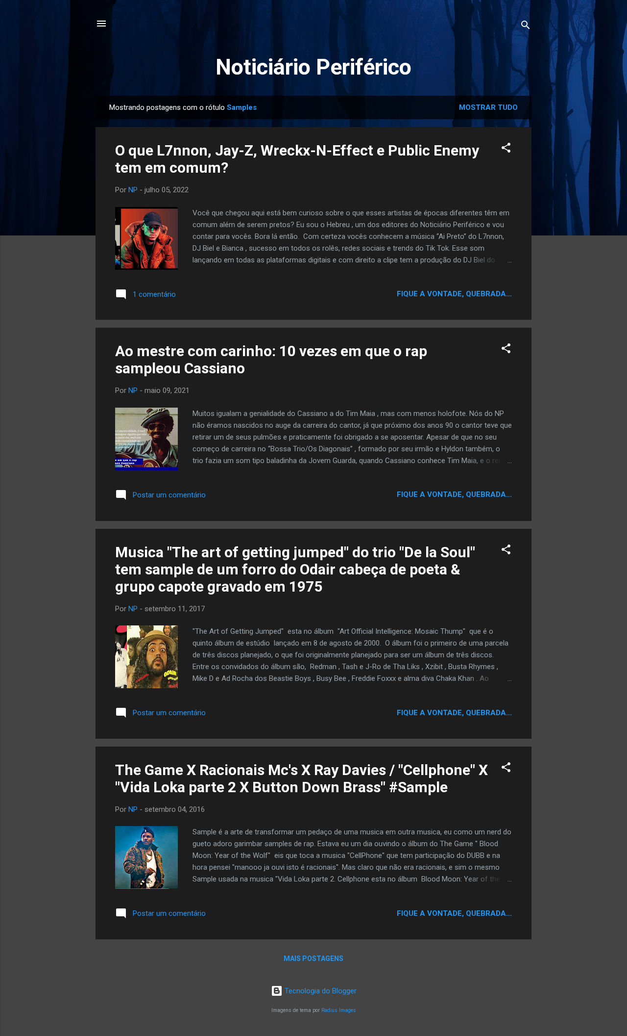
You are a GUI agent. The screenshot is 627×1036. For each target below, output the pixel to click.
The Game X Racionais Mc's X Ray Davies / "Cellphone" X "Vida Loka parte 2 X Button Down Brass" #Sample (301, 778)
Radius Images (338, 1010)
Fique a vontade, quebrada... (454, 293)
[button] (506, 149)
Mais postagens (313, 958)
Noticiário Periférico (313, 67)
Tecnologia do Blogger (320, 990)
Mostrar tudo (488, 107)
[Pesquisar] (525, 27)
